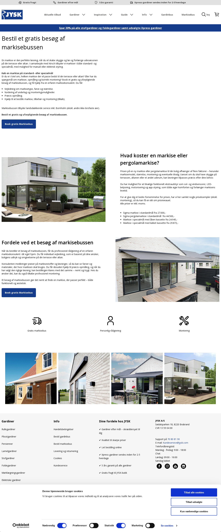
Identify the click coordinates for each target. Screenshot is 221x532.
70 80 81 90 (173, 439)
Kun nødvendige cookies (194, 511)
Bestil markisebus (63, 443)
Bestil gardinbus (62, 436)
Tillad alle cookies (194, 492)
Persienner (7, 443)
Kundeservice (60, 465)
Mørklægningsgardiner (13, 472)
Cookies (58, 458)
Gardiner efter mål (68, 2)
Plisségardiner (9, 436)
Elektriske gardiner (11, 480)
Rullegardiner (8, 429)
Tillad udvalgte (194, 502)
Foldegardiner (9, 465)
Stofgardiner (8, 458)
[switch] (94, 525)
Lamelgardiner (9, 451)
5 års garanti (106, 2)
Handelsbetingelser (63, 429)
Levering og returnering (66, 451)
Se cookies (167, 525)
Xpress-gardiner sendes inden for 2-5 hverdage (160, 2)
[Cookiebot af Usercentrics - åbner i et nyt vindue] (21, 525)
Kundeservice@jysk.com (175, 442)
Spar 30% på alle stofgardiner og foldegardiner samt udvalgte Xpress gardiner (110, 28)
